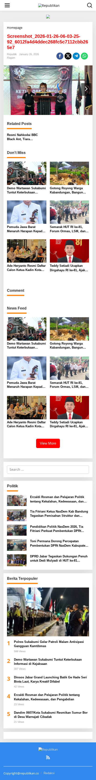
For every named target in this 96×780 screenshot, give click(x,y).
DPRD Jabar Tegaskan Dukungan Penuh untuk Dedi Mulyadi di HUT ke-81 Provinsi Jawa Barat (59, 559)
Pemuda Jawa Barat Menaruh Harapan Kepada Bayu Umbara (25, 229)
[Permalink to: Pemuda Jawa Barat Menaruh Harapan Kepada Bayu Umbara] (26, 212)
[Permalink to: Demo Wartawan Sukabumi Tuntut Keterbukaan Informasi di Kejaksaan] (26, 173)
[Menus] (7, 5)
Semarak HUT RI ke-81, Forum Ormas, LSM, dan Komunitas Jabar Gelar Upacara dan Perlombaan (68, 229)
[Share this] (59, 56)
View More (48, 443)
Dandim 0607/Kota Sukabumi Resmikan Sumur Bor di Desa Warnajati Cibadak (51, 715)
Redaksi (49, 773)
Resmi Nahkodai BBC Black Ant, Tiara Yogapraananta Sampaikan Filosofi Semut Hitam (26, 137)
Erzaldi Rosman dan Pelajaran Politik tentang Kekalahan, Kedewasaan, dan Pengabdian (57, 499)
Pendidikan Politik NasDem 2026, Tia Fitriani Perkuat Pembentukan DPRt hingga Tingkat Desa (56, 529)
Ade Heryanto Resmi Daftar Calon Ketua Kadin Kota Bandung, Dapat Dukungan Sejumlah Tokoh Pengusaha (26, 268)
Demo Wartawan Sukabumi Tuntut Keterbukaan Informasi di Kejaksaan (26, 190)
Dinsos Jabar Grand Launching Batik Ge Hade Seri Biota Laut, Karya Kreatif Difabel (50, 679)
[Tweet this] (68, 56)
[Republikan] (49, 5)
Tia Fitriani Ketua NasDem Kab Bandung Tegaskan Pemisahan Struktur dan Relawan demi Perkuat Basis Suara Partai (59, 514)
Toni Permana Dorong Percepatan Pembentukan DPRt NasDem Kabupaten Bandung (58, 543)
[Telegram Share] (76, 56)
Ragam (11, 57)
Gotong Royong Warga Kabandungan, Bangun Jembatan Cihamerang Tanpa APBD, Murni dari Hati (67, 190)
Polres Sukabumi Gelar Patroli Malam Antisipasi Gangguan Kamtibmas (49, 644)
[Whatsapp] (84, 56)
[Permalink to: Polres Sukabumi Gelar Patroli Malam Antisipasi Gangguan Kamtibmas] (48, 612)
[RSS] (48, 757)
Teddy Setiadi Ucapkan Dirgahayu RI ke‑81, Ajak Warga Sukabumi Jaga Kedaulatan (67, 268)
